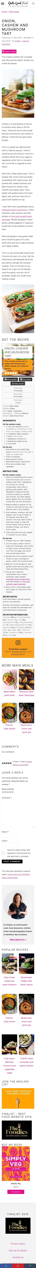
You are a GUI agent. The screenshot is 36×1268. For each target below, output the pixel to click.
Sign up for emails (18, 1250)
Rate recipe (19, 383)
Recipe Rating (8, 789)
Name (5, 832)
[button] (5, 373)
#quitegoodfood (17, 654)
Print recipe (12, 379)
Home (4, 12)
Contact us (18, 1257)
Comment (7, 798)
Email (5, 841)
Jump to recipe (10, 51)
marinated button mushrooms (14, 210)
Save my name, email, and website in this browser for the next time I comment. (18, 853)
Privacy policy (18, 1243)
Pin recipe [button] (26, 379)
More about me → (18, 939)
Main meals (14, 12)
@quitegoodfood (19, 652)
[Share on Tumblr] (30, 1266)
